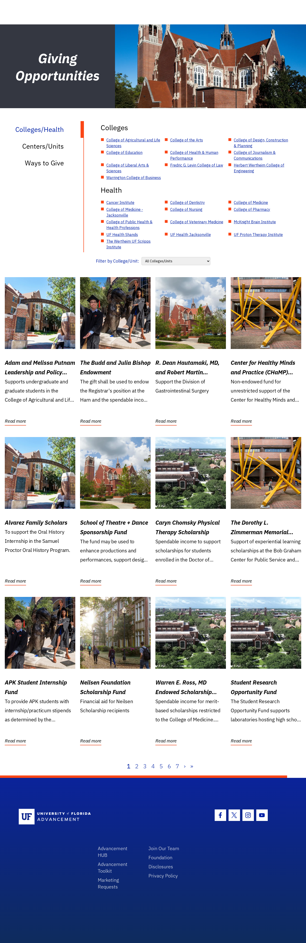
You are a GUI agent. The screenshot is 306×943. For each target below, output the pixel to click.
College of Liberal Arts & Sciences (127, 168)
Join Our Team (163, 848)
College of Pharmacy (252, 209)
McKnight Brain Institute (255, 221)
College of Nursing (186, 209)
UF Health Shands (122, 234)
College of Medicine (251, 202)
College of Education (124, 152)
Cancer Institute (120, 202)
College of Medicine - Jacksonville (124, 212)
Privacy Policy (163, 875)
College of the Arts (186, 140)
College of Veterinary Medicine (196, 221)
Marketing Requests (108, 883)
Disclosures (160, 866)
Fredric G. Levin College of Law (196, 165)
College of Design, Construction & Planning (261, 143)
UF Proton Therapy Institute (258, 234)
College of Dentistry (187, 202)
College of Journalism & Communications (255, 155)
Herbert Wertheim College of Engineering (259, 168)
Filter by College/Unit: (117, 261)
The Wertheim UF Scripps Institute (128, 244)
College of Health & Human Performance (194, 155)
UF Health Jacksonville (190, 234)
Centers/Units (43, 146)
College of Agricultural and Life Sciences (133, 143)
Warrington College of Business (133, 177)
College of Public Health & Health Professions (129, 224)
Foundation (160, 857)
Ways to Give (44, 162)
